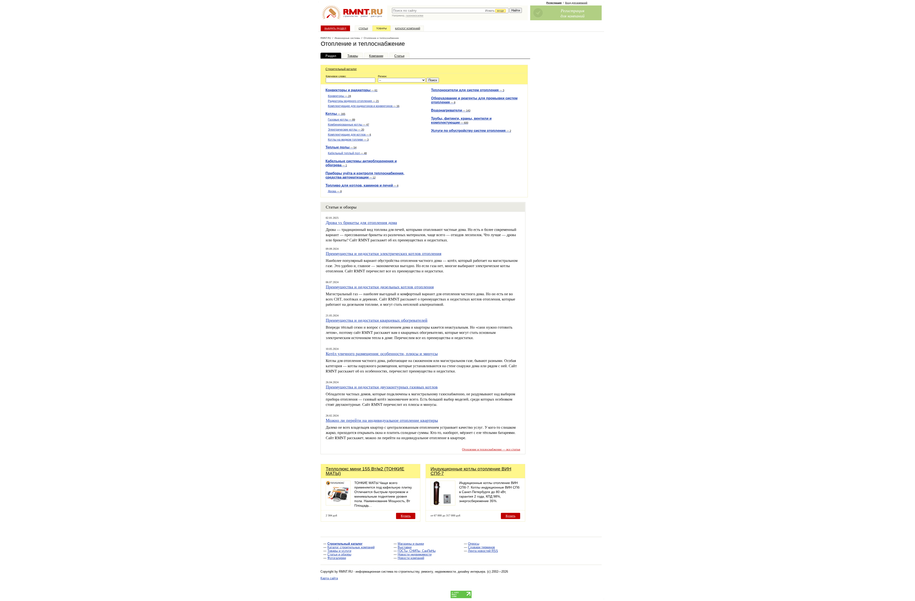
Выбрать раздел (335, 28)
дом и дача (376, 16)
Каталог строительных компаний (351, 547)
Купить (406, 516)
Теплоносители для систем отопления (467, 90)
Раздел (330, 56)
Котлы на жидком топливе (348, 139)
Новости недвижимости (415, 554)
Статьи (363, 28)
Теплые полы (340, 147)
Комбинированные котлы (348, 124)
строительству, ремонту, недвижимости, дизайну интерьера (441, 571)
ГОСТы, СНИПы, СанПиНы (417, 551)
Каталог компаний (407, 28)
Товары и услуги (339, 551)
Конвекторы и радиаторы (351, 90)
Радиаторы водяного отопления (353, 101)
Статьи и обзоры (339, 554)
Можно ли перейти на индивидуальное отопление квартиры (382, 420)
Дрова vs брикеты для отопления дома (361, 222)
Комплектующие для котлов (349, 134)
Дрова (335, 191)
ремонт (364, 16)
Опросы (473, 543)
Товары (381, 28)
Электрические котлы (346, 129)
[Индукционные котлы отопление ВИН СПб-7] (443, 504)
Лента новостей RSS (483, 551)
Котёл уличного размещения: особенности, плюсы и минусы (382, 353)
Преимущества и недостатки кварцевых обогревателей (376, 320)
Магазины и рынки (411, 543)
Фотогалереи (336, 558)
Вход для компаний (576, 2)
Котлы (335, 114)
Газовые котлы (341, 119)
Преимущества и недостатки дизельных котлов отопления (380, 287)
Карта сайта (329, 578)
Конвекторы (339, 96)
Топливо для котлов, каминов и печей (361, 185)
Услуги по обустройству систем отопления (471, 130)
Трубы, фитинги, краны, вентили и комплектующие (461, 120)
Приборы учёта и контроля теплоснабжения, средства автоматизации (364, 175)
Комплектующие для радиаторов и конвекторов (363, 106)
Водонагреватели (450, 110)
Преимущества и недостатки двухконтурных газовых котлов (382, 387)
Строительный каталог (341, 69)
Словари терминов (481, 547)
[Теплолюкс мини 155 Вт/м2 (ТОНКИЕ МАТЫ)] (338, 504)
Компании (376, 56)
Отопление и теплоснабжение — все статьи (491, 449)
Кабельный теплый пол (347, 153)
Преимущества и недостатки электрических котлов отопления (383, 253)
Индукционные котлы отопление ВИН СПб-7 (471, 471)
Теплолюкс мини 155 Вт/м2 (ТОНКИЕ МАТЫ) (365, 471)
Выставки (405, 547)
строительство (350, 16)
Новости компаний (411, 558)
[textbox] (450, 10)
